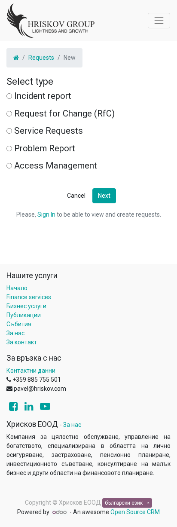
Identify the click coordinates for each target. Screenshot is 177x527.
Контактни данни (30, 370)
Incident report (42, 96)
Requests (41, 57)
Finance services (28, 297)
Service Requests (48, 131)
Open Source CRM (135, 512)
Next (104, 195)
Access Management (55, 165)
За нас (15, 333)
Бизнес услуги (26, 306)
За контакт (21, 342)
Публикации (23, 315)
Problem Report (44, 148)
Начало (16, 288)
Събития (18, 324)
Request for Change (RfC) (64, 113)
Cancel (76, 195)
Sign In (46, 214)
